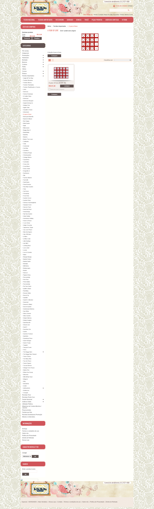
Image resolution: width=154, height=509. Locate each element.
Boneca (78, 19)
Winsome (25, 374)
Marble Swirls (27, 261)
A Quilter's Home (27, 109)
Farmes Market (27, 177)
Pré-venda (25, 51)
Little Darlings (27, 241)
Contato (100, 15)
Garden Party (27, 200)
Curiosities (26, 161)
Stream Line (26, 324)
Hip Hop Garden (27, 214)
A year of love (27, 114)
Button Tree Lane (28, 139)
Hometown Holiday (28, 218)
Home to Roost (27, 220)
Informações (27, 423)
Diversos (25, 91)
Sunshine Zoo (27, 329)
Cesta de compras (122, 6)
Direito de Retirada (28, 438)
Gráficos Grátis (26, 402)
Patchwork (60, 19)
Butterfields (26, 132)
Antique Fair (26, 105)
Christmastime (27, 155)
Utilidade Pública (27, 404)
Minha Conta (129, 15)
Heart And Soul (27, 209)
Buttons (25, 137)
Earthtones (26, 173)
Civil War (25, 148)
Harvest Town (27, 207)
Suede (25, 331)
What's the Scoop (28, 372)
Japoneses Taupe (28, 227)
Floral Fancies (27, 184)
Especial (24, 502)
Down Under (26, 168)
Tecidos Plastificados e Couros (31, 87)
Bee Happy (26, 121)
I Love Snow (26, 223)
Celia (24, 143)
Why (24, 381)
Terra (24, 349)
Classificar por (108, 60)
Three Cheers (27, 356)
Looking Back (27, 245)
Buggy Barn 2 (27, 130)
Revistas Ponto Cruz (28, 397)
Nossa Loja (25, 440)
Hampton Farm (27, 205)
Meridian (25, 263)
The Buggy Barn (27, 352)
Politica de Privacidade (29, 435)
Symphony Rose (27, 338)
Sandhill (25, 297)
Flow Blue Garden (28, 186)
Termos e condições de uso (30, 431)
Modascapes (26, 268)
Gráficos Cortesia (112, 19)
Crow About (26, 166)
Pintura (24, 73)
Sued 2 (25, 327)
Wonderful (26, 383)
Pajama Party (27, 275)
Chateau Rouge (27, 152)
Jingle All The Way (28, 78)
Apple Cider (26, 107)
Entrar (122, 15)
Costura (24, 64)
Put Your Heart (27, 286)
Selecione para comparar (57, 89)
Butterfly (25, 134)
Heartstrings (26, 211)
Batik (24, 125)
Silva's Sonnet (27, 313)
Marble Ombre (27, 259)
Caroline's (26, 150)
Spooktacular (26, 322)
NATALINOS (26, 388)
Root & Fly (26, 295)
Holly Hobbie (26, 216)
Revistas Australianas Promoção (32, 414)
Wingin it (25, 379)
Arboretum (26, 112)
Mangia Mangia (27, 257)
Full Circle (26, 191)
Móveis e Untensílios (28, 417)
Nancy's (25, 272)
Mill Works (26, 266)
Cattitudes (26, 141)
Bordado (70, 19)
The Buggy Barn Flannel (29, 354)
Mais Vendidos (42, 502)
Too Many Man (27, 358)
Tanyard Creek (27, 347)
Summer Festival (27, 334)
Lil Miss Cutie (26, 238)
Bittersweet (26, 128)
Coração (25, 392)
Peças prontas (97, 19)
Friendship (26, 193)
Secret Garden (27, 306)
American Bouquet (28, 100)
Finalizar (37, 38)
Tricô (86, 19)
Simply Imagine (27, 320)
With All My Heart (27, 377)
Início (49, 26)
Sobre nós (25, 433)
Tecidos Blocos (27, 82)
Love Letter (26, 248)
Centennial (26, 146)
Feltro (24, 67)
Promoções (25, 55)
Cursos (24, 71)
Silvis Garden (27, 315)
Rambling (25, 291)
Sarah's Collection (28, 300)
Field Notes (26, 182)
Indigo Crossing (27, 225)
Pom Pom (26, 279)
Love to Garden (27, 252)
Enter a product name (28, 469)
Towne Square (27, 363)
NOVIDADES (33, 502)
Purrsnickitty (26, 277)
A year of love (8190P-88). (57, 83)
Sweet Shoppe (27, 340)
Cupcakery (26, 159)
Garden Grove (27, 198)
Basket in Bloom (27, 118)
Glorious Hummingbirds (29, 202)
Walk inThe (26, 370)
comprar (67, 86)
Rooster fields (27, 293)
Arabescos (26, 390)
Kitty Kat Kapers (27, 232)
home (95, 15)
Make (24, 254)
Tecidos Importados (45, 19)
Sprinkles (25, 336)
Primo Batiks (26, 281)
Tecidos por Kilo (27, 412)
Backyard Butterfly (28, 116)
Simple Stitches (27, 318)
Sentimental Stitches (28, 309)
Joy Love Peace (27, 229)
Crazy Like (26, 164)
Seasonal (25, 302)
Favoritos (116, 15)
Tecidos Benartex (28, 80)
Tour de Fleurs (27, 361)
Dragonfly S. (26, 171)
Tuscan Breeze (27, 365)
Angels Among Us (28, 103)
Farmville (25, 180)
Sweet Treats (27, 343)
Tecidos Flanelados (28, 85)
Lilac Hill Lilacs (27, 234)
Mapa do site (108, 15)
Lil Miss (25, 236)
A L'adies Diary (27, 96)
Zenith (25, 386)
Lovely (25, 250)
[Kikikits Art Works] (37, 8)
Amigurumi (25, 53)
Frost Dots (26, 195)
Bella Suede (26, 123)
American (25, 98)
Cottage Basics (27, 157)
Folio (24, 189)
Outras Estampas (28, 94)
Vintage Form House (28, 367)
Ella (24, 175)
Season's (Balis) (27, 304)
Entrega (24, 429)
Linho (24, 89)
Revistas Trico (26, 395)
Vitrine (124, 19)
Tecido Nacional (29, 19)
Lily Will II (25, 243)
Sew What (26, 311)
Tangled (25, 345)
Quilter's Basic (27, 288)
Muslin (25, 270)
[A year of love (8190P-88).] (61, 73)
